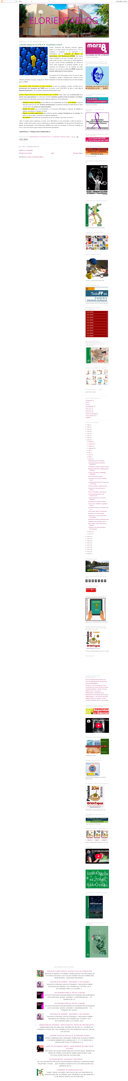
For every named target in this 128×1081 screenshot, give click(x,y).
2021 (88, 435)
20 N (87, 402)
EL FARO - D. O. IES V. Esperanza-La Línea (96, 685)
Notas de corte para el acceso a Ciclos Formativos (69, 971)
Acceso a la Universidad (91, 413)
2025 (88, 427)
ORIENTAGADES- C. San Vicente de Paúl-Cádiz (97, 696)
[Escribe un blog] (22, 139)
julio (89, 450)
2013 (88, 547)
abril (89, 456)
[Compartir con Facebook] (25, 139)
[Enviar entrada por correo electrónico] (77, 136)
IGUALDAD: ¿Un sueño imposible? (96, 513)
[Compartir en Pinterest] (27, 139)
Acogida (87, 417)
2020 (88, 437)
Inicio (52, 153)
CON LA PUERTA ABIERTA (92, 683)
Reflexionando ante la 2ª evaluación (96, 460)
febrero (90, 531)
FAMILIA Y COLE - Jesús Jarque (93, 691)
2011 (88, 551)
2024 (88, 429)
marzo (90, 458)
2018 (88, 536)
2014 (88, 545)
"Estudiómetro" (89, 400)
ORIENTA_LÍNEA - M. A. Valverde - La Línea (96, 698)
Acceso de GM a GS (90, 415)
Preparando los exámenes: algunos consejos (98, 466)
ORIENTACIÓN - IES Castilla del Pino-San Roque (97, 694)
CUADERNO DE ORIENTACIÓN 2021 (70, 1070)
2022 (88, 433)
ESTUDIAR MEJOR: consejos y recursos (65, 1059)
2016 (88, 540)
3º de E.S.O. (88, 410)
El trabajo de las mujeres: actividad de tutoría (98, 519)
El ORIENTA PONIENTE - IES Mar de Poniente (96, 689)
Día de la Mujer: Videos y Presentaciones (97, 511)
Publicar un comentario (26, 150)
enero (89, 533)
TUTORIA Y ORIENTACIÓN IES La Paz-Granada (97, 700)
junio (89, 452)
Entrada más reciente (25, 153)
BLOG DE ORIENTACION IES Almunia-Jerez (96, 679)
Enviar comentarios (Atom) (35, 157)
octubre (90, 446)
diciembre (90, 441)
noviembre (91, 443)
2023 (88, 431)
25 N (87, 404)
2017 (88, 538)
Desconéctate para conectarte (95, 476)
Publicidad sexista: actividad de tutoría (97, 521)
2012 (88, 549)
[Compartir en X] (23, 139)
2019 (88, 439)
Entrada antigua (78, 153)
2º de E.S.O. (88, 408)
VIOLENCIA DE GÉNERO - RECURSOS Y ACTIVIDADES (69, 982)
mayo (89, 454)
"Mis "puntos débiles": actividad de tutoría (97, 486)
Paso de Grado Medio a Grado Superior (97, 492)
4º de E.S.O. (88, 411)
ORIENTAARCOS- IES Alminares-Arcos (95, 692)
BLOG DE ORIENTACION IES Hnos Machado (96, 681)
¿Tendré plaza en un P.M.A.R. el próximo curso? (69, 1035)
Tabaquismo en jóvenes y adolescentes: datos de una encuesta (66, 1025)
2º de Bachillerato (89, 406)
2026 (88, 424)
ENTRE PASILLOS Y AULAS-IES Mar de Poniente (97, 687)
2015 (88, 542)
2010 (88, 553)
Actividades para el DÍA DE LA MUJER (97, 501)
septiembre (91, 448)
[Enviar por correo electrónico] (20, 139)
